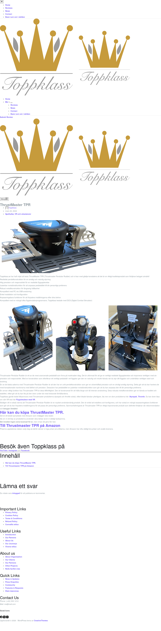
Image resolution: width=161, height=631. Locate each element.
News (13, 108)
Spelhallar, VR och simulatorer (18, 214)
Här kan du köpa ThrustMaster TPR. (20, 463)
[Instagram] (7, 617)
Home (7, 99)
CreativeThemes (41, 620)
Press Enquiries (12, 582)
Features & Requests (14, 588)
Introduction (10, 534)
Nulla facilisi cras (12, 568)
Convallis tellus (12, 524)
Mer (7, 102)
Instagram (13, 450)
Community (10, 585)
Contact (14, 111)
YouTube (4, 450)
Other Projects (11, 565)
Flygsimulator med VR (25, 399)
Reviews (14, 105)
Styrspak (133, 396)
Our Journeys (11, 543)
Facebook (25, 450)
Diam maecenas (12, 591)
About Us (9, 540)
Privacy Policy (11, 512)
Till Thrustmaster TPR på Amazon (30, 425)
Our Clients (10, 559)
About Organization (13, 556)
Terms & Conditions (13, 518)
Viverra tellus (10, 546)
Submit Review (6, 117)
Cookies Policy (11, 515)
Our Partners (10, 537)
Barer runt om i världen (20, 114)
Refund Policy (11, 521)
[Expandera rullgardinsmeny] (11, 102)
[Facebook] (1, 617)
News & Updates (12, 579)
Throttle (141, 396)
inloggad (16, 493)
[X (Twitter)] (4, 617)
